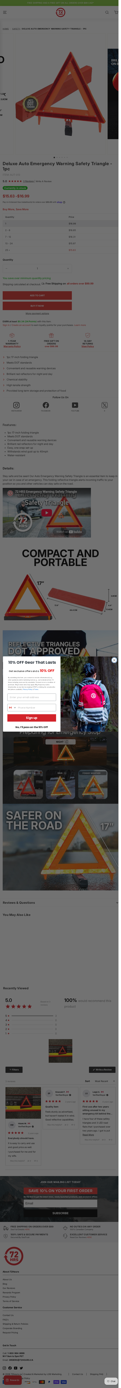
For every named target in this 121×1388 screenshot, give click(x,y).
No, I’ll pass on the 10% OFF (31, 727)
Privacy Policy (27, 689)
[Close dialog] (114, 660)
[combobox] (12, 707)
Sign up (31, 718)
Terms (36, 689)
